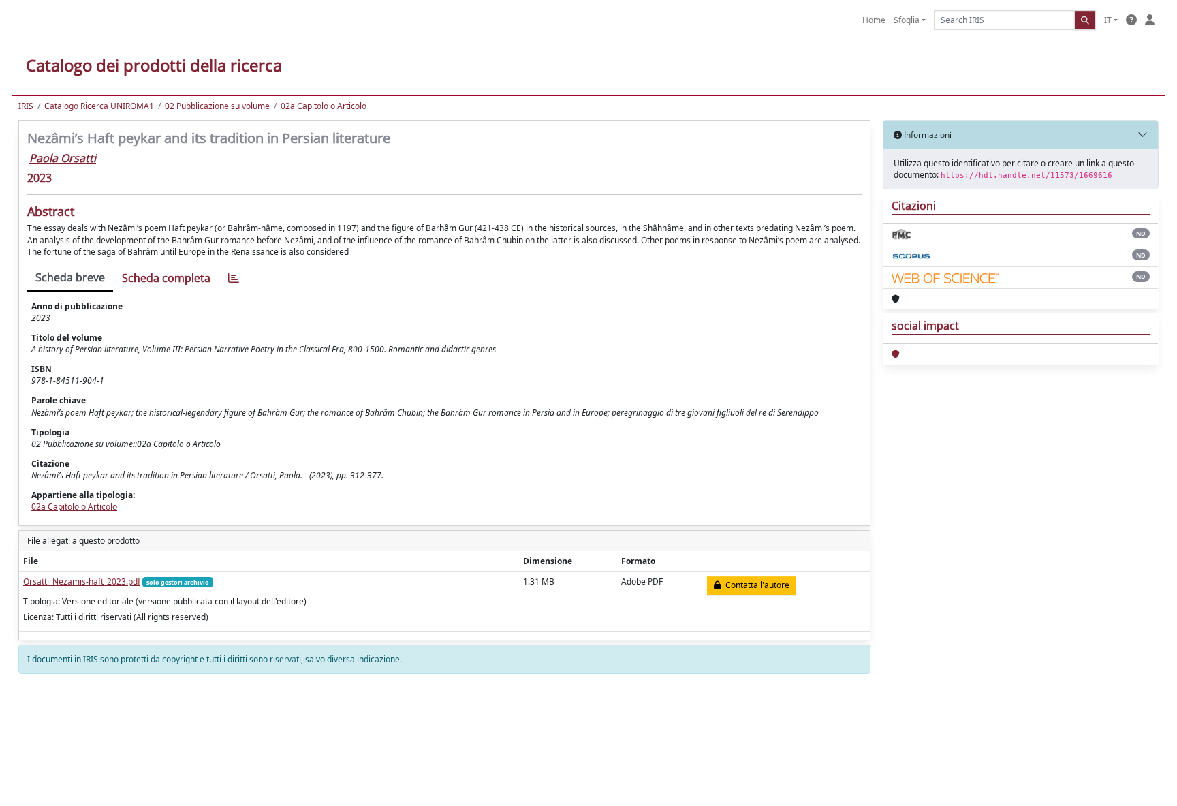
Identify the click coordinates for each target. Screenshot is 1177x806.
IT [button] (1108, 20)
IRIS (25, 106)
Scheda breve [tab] (70, 277)
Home (873, 20)
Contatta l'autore (755, 585)
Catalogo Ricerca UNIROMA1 (99, 106)
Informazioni (927, 134)
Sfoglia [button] (907, 20)
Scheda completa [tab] (166, 277)
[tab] (233, 278)
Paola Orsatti (62, 158)
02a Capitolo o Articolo (323, 106)
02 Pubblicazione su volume (217, 106)
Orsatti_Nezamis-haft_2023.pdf (81, 581)
